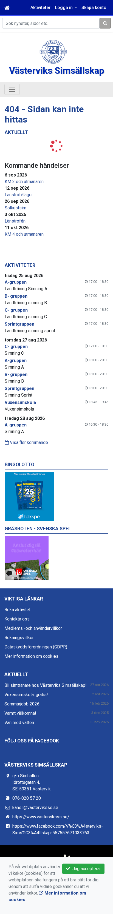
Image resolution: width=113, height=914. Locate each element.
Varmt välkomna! (20, 713)
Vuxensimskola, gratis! (26, 694)
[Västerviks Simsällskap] (53, 51)
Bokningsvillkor (19, 637)
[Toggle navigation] (12, 89)
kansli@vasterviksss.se (35, 807)
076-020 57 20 (26, 798)
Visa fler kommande (28, 442)
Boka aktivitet (17, 609)
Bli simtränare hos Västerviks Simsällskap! (45, 685)
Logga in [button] (64, 7)
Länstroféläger (19, 194)
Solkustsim (15, 207)
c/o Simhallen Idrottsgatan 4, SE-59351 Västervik (31, 782)
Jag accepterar (85, 868)
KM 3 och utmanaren (24, 181)
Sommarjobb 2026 (21, 704)
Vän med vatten (19, 722)
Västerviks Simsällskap (56, 70)
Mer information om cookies (31, 656)
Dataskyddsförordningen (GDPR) (35, 647)
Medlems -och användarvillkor (33, 628)
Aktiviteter (40, 7)
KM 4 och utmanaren (24, 234)
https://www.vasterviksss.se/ (40, 816)
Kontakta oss (17, 619)
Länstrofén (15, 221)
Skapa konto (93, 7)
